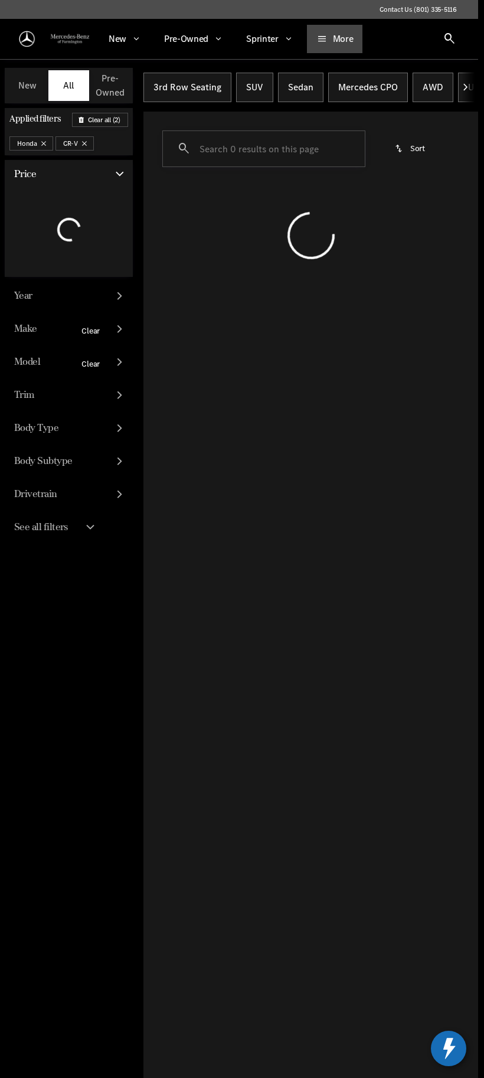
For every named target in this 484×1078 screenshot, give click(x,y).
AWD (433, 87)
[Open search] (449, 39)
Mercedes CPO (368, 87)
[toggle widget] (448, 1048)
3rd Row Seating (187, 87)
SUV (254, 87)
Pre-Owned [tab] (110, 85)
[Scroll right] (465, 87)
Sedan (300, 87)
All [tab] (68, 85)
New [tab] (27, 85)
